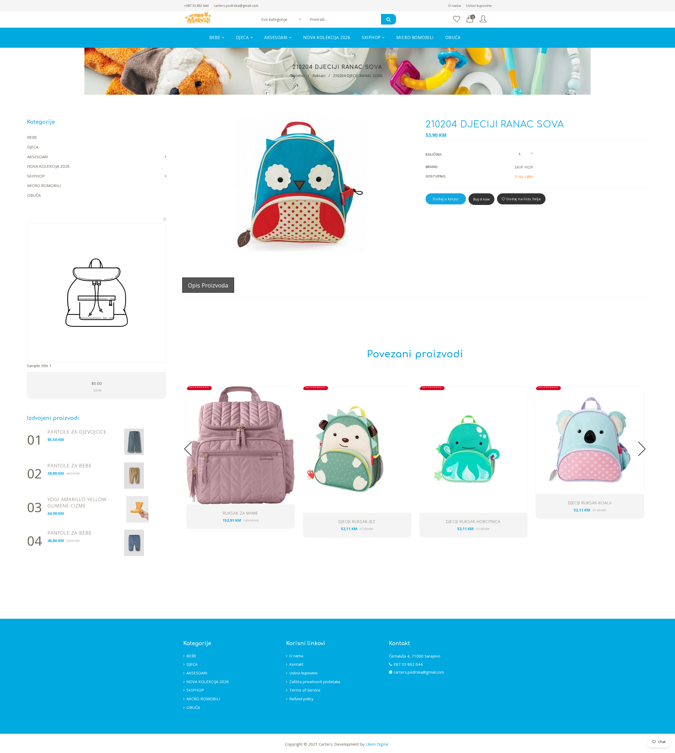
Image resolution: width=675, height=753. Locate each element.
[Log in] (483, 19)
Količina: (434, 154)
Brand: (432, 166)
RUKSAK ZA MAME (240, 513)
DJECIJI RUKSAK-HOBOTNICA (473, 521)
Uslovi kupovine (479, 5)
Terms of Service (304, 690)
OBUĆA (34, 195)
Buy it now (481, 199)
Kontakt (296, 664)
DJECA (32, 147)
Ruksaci (318, 75)
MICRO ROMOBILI (44, 185)
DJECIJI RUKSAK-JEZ (357, 521)
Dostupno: (436, 176)
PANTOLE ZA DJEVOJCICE (77, 432)
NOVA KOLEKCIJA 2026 (48, 166)
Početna (298, 75)
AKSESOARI (37, 156)
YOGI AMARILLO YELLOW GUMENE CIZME (77, 502)
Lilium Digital (377, 744)
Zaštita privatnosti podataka (314, 681)
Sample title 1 (39, 365)
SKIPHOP (36, 176)
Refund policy (301, 698)
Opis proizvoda (208, 285)
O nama (454, 5)
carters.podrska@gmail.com (236, 5)
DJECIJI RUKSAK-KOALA (590, 502)
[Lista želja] (456, 19)
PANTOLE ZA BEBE (69, 465)
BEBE (32, 137)
